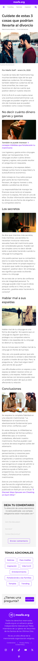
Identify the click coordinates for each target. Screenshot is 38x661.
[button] (3, 7)
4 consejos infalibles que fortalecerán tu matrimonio (18, 145)
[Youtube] (25, 650)
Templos (12, 584)
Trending (10, 7)
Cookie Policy (20, 644)
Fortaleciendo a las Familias (19, 578)
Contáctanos (11, 643)
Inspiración (28, 7)
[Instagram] (5, 650)
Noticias (19, 7)
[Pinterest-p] (19, 656)
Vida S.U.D (26, 566)
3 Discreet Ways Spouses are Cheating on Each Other (18, 492)
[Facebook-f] (12, 650)
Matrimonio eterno (8, 29)
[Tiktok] (19, 650)
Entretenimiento (19, 572)
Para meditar (25, 560)
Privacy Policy (24, 643)
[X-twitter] (32, 650)
